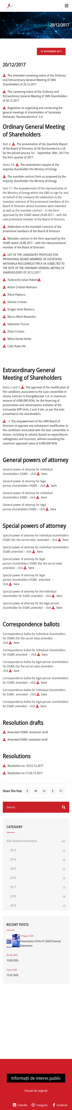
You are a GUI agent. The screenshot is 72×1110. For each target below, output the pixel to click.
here (44, 474)
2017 (13, 887)
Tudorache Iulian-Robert (23, 280)
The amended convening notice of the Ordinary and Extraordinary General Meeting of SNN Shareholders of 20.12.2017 (34, 79)
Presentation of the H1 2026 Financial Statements (40, 943)
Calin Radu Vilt (17, 346)
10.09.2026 (12, 960)
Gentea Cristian (18, 302)
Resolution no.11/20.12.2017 (25, 773)
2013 (13, 850)
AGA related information (21, 841)
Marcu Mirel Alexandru (22, 317)
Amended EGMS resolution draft (28, 739)
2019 (13, 905)
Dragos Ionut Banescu (21, 309)
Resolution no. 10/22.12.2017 (25, 766)
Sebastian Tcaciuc (19, 324)
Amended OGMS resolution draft (28, 732)
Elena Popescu (16, 294)
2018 (13, 896)
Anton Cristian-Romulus (22, 287)
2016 (13, 878)
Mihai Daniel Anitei (19, 339)
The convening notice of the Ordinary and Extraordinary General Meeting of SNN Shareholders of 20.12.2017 (35, 96)
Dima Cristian (16, 331)
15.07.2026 (12, 975)
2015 (13, 869)
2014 (13, 859)
